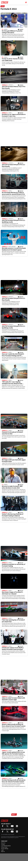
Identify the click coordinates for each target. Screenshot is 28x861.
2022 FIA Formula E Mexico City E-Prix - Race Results (14, 87)
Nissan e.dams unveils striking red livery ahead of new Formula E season (13, 725)
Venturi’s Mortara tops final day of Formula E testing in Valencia (12, 515)
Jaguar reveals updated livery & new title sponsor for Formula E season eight (13, 753)
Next (13, 814)
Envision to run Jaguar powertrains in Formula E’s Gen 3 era (14, 115)
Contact (3, 844)
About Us (3, 842)
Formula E (4, 85)
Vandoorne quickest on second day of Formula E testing (13, 565)
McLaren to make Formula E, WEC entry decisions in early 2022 (12, 487)
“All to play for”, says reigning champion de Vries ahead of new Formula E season (12, 382)
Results (11, 85)
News (5, 29)
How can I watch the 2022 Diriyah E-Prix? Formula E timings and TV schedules (13, 355)
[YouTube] (12, 826)
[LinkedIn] (17, 826)
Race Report (12, 246)
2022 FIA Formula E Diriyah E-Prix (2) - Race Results (14, 165)
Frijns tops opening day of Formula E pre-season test (13, 621)
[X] (8, 826)
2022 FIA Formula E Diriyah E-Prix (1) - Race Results (14, 299)
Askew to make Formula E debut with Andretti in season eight (13, 699)
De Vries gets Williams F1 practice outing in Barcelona (12, 32)
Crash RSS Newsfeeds (6, 845)
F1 (2, 29)
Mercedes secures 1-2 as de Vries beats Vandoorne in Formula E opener (14, 249)
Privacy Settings (4, 848)
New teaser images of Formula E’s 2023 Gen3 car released (12, 593)
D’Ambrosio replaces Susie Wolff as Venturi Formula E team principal (13, 648)
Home (2, 6)
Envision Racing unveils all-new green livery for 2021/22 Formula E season (13, 781)
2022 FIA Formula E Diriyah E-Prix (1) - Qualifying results (14, 327)
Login (2, 850)
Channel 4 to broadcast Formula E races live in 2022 (12, 433)
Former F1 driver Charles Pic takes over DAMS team (12, 59)
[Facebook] (3, 826)
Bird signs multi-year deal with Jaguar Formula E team (14, 460)
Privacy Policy (4, 847)
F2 (2, 57)
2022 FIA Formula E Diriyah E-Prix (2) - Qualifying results (14, 221)
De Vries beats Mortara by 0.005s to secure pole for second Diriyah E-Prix (13, 193)
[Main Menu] (26, 2)
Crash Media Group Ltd (7, 834)
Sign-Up (3, 851)
